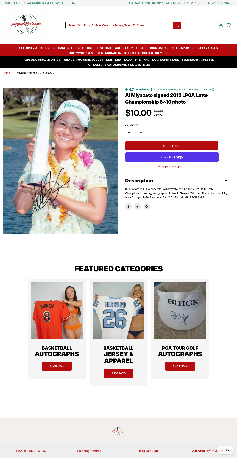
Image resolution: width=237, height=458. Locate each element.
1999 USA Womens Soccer (83, 59)
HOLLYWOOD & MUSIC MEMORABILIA (95, 53)
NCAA (128, 59)
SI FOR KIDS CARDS (154, 48)
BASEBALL (65, 48)
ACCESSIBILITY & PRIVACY (43, 2)
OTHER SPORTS (182, 48)
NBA (118, 59)
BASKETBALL (85, 48)
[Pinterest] (147, 206)
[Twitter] (137, 206)
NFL (138, 59)
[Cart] (228, 25)
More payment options (172, 166)
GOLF (118, 48)
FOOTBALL (104, 48)
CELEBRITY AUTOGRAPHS (37, 48)
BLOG (70, 2)
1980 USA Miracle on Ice (41, 59)
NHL (146, 59)
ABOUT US (13, 2)
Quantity (132, 125)
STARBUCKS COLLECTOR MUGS (146, 53)
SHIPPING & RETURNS (214, 2)
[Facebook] (128, 206)
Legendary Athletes (198, 59)
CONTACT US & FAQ (181, 2)
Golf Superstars (165, 59)
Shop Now (57, 366)
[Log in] (220, 25)
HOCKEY (131, 48)
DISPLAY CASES (207, 48)
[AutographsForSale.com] (26, 25)
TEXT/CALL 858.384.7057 (145, 2)
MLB (109, 59)
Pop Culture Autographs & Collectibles (118, 64)
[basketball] (57, 310)
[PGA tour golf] (180, 310)
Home (6, 72)
